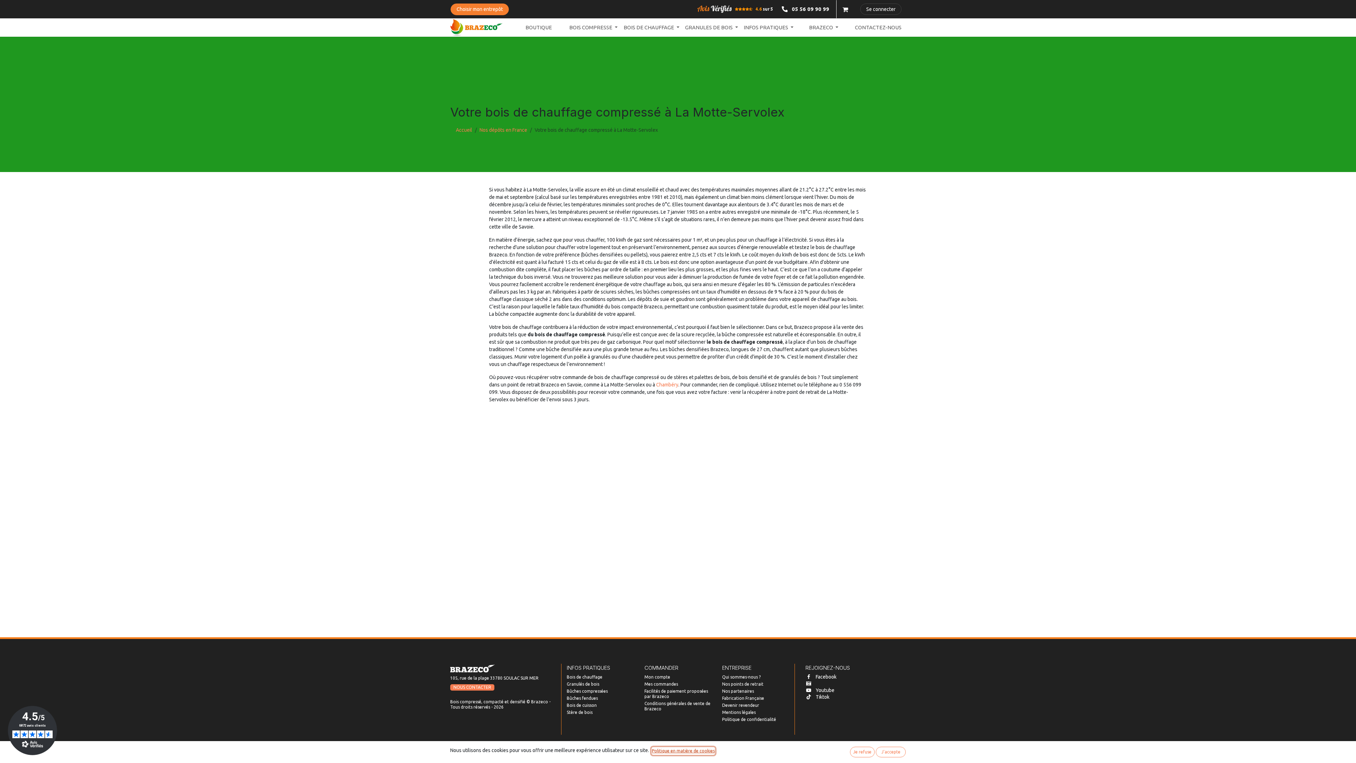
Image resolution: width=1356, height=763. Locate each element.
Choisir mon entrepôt (480, 9)
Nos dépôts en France (503, 130)
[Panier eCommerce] (845, 9)
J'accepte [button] (890, 752)
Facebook (826, 677)
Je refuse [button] (862, 752)
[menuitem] (538, 28)
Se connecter (881, 9)
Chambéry (667, 385)
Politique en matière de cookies (683, 751)
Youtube (825, 690)
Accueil (464, 130)
